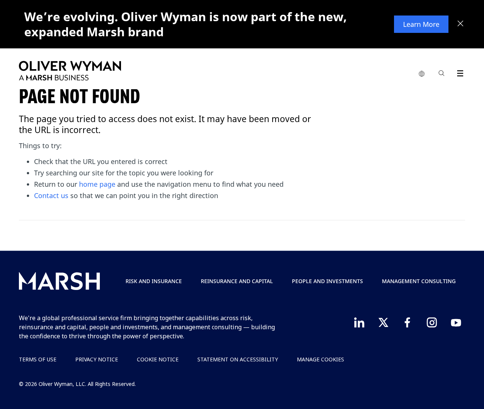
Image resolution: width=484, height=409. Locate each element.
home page (97, 184)
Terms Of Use (37, 359)
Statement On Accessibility (237, 359)
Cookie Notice (157, 359)
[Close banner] (460, 24)
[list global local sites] (421, 74)
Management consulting (419, 281)
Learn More (421, 24)
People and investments (327, 281)
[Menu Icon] (458, 72)
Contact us (51, 195)
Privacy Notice (96, 359)
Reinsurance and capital (237, 281)
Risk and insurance (154, 281)
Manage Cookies (320, 359)
